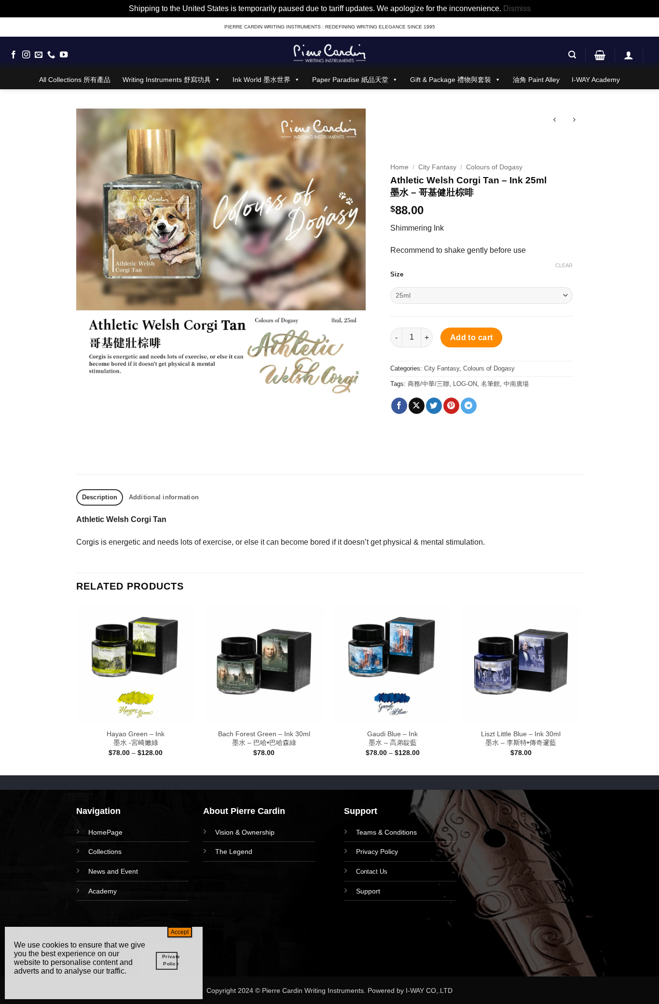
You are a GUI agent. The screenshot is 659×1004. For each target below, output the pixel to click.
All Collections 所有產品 (74, 79)
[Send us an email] (38, 55)
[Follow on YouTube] (64, 55)
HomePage (105, 832)
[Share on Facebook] (399, 406)
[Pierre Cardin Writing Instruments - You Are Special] (329, 53)
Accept (180, 932)
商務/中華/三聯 (428, 383)
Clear (564, 265)
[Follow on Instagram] (26, 55)
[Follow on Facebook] (13, 55)
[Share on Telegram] (469, 406)
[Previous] (76, 688)
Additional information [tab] (164, 497)
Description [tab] (100, 497)
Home (399, 167)
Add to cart (471, 337)
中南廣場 (516, 383)
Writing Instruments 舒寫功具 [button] (167, 79)
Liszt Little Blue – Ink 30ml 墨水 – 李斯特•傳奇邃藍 (521, 738)
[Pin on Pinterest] (451, 406)
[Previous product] (573, 120)
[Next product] (554, 120)
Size (396, 274)
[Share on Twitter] (434, 406)
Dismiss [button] (517, 8)
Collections (105, 851)
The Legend (233, 851)
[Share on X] (417, 406)
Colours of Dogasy (494, 167)
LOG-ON (465, 383)
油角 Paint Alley (536, 79)
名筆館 (490, 383)
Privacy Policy (377, 851)
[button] (572, 54)
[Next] (580, 688)
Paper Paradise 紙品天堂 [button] (350, 79)
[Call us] (51, 55)
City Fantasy (437, 167)
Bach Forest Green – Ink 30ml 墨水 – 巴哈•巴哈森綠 (264, 738)
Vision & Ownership (245, 832)
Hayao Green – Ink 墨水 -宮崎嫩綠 (136, 738)
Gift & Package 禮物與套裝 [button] (450, 79)
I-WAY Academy (596, 79)
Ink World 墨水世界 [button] (261, 79)
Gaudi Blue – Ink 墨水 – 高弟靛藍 (392, 738)
